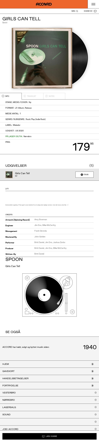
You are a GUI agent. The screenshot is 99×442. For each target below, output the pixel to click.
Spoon (4, 22)
